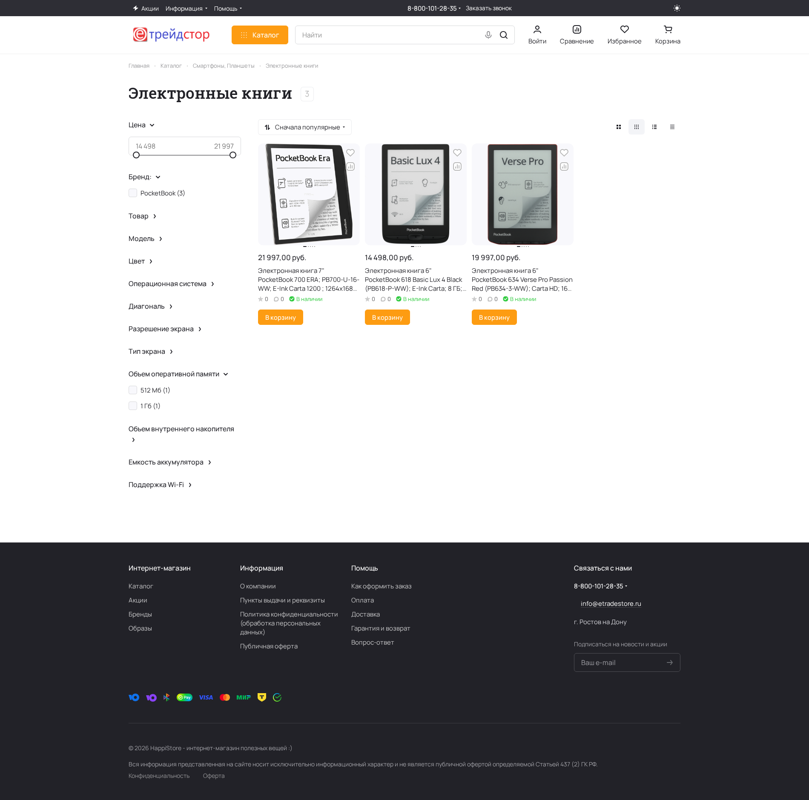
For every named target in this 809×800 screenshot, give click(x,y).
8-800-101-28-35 (432, 8)
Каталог (141, 586)
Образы (140, 628)
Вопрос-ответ (372, 642)
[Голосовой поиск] (488, 35)
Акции (138, 600)
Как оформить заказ (381, 586)
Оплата (362, 600)
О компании (258, 586)
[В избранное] (350, 153)
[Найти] (504, 35)
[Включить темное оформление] (677, 8)
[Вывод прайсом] (672, 127)
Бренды (140, 614)
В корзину (280, 317)
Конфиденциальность (159, 775)
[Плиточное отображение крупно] (619, 127)
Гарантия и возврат (380, 628)
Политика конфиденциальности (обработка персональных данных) (289, 623)
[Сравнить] (350, 166)
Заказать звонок (489, 8)
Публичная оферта (269, 646)
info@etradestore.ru (611, 603)
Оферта (214, 775)
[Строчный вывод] (654, 127)
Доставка (365, 614)
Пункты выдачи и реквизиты (282, 600)
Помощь (364, 568)
